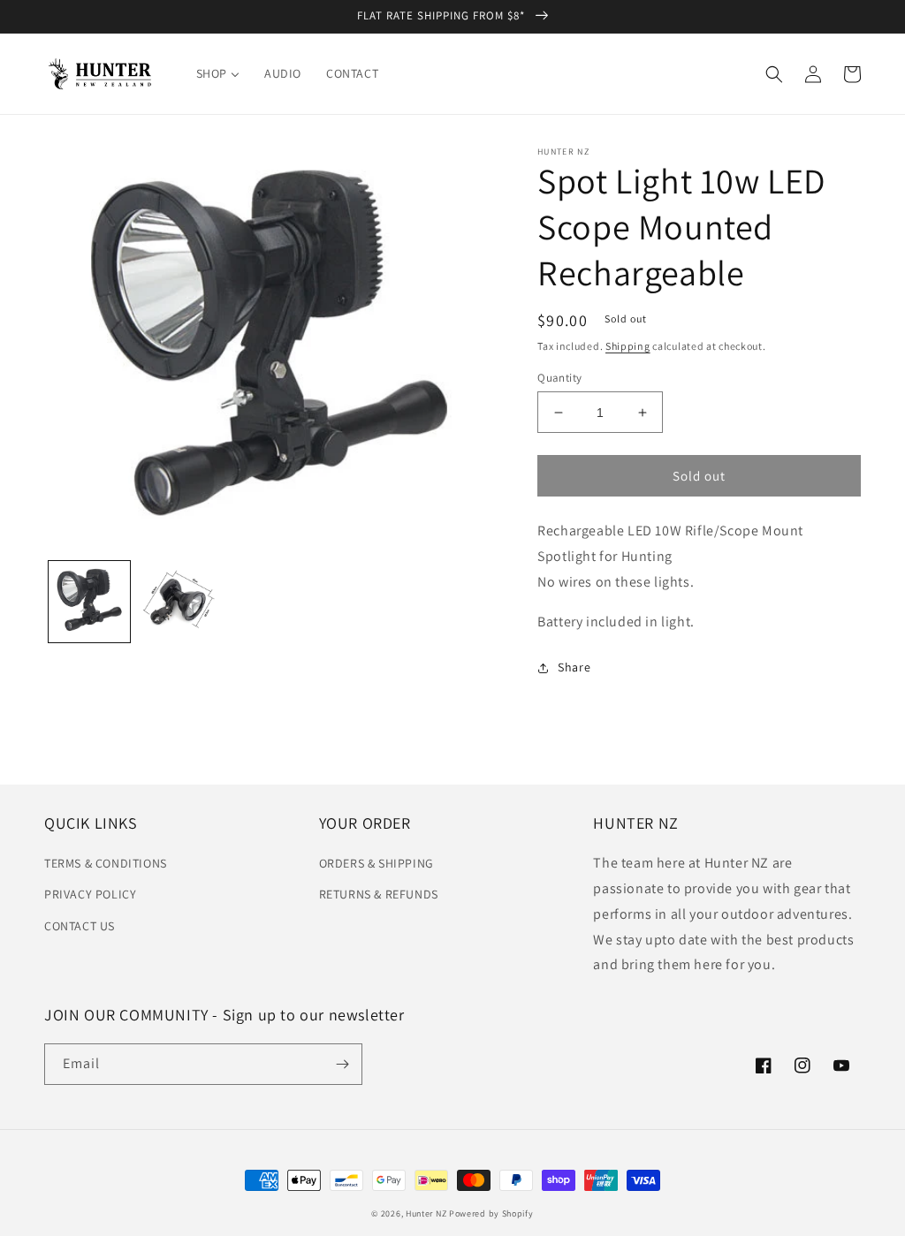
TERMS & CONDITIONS (105, 863)
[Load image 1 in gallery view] (89, 601)
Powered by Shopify (491, 1213)
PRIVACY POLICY (90, 894)
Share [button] (574, 667)
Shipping (627, 346)
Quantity (559, 377)
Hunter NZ (426, 1213)
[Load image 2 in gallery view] (179, 601)
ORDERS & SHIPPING (376, 863)
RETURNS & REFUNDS (378, 894)
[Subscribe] (342, 1064)
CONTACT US (79, 926)
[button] (774, 74)
